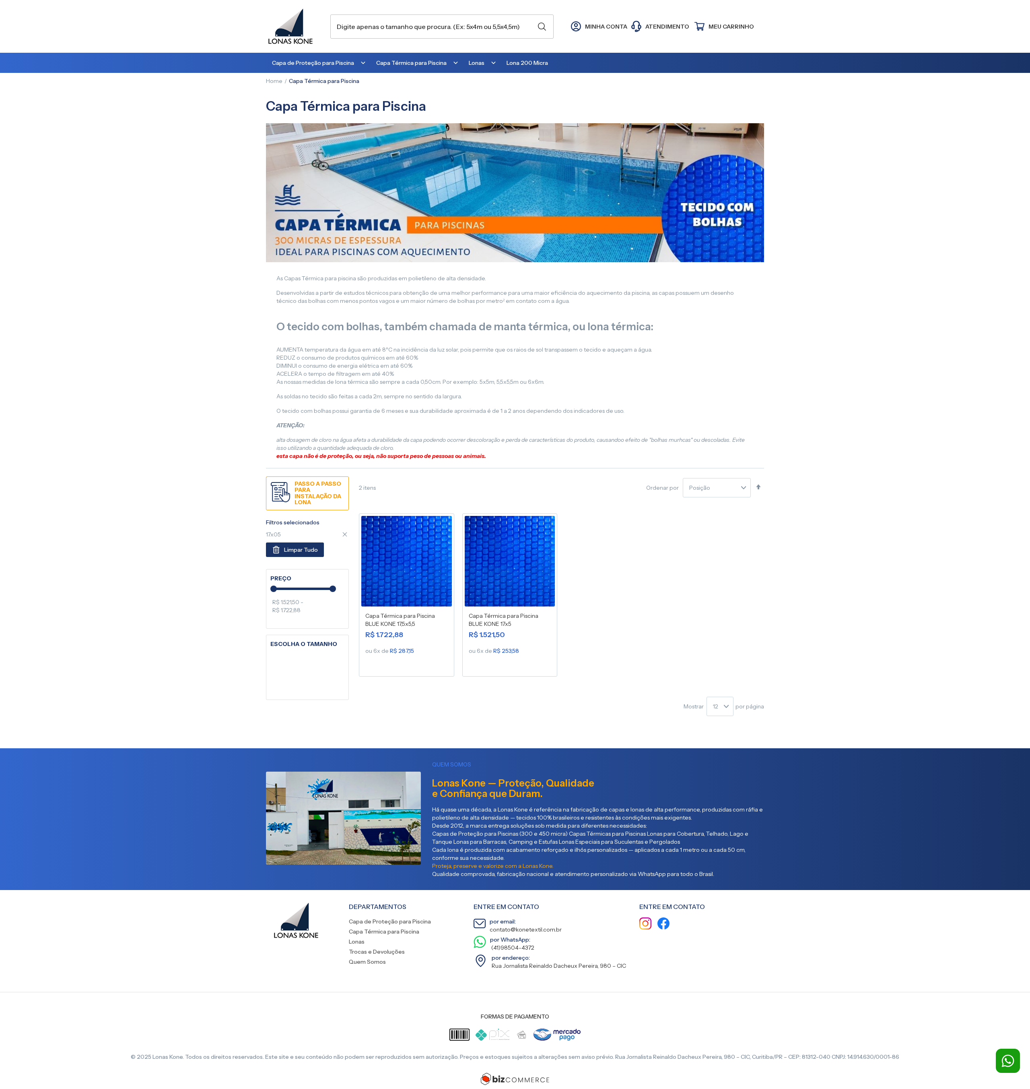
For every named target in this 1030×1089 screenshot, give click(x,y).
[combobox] (442, 26)
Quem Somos (367, 961)
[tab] (307, 578)
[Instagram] (645, 924)
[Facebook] (663, 924)
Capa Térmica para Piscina (384, 931)
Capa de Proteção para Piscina (390, 921)
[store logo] (294, 26)
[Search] (542, 26)
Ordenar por (662, 487)
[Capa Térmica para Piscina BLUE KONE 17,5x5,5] (406, 563)
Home (274, 81)
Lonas (357, 941)
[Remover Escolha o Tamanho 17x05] (345, 534)
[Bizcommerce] (515, 1079)
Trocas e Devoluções (377, 951)
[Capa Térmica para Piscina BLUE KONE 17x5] (510, 563)
